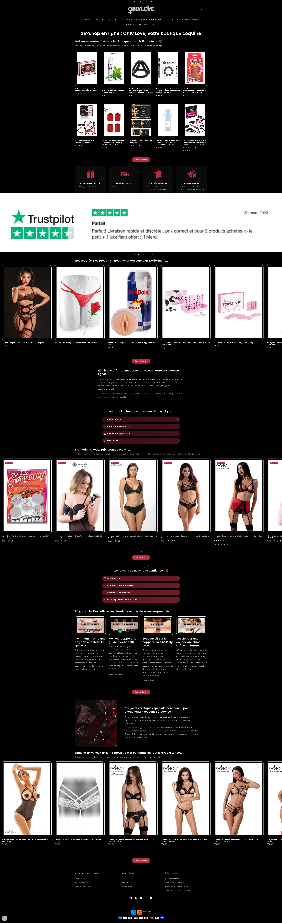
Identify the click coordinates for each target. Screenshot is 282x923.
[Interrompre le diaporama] (152, 254)
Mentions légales (172, 879)
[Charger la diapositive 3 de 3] (141, 254)
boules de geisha (155, 731)
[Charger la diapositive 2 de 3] (138, 254)
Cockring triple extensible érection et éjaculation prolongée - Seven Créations (141, 91)
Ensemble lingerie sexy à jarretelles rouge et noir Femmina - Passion (238, 537)
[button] (77, 9)
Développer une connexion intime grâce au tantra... (188, 642)
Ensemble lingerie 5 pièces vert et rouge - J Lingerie (23, 343)
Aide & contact (126, 882)
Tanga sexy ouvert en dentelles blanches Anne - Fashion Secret (78, 840)
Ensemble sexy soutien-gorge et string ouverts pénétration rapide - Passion (185, 840)
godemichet (134, 728)
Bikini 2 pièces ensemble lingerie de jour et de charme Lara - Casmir (185, 537)
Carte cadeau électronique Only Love (140, 142)
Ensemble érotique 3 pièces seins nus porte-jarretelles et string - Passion (131, 840)
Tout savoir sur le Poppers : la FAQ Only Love (158, 642)
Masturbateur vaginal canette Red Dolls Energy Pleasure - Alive (132, 344)
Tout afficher (141, 160)
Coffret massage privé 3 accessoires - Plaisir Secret (86, 90)
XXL (150, 728)
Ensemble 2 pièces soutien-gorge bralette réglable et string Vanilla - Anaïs (132, 537)
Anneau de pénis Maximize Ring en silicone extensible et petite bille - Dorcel (168, 91)
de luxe (156, 728)
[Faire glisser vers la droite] (145, 355)
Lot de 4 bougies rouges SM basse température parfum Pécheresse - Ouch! (113, 142)
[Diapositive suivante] (147, 254)
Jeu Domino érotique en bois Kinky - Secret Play (233, 343)
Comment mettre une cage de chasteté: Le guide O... (90, 642)
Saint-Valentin (81, 882)
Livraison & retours (127, 886)
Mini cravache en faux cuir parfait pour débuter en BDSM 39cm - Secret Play (78, 537)
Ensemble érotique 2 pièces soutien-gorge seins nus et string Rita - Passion (236, 840)
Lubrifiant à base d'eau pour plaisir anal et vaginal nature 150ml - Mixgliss (168, 142)
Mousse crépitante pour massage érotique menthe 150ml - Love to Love (113, 91)
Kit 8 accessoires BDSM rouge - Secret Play (84, 142)
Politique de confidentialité (176, 886)
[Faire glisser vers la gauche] (136, 355)
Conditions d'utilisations (175, 882)
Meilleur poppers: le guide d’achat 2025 (122, 640)
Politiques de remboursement (177, 890)
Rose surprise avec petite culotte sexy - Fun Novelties (76, 343)
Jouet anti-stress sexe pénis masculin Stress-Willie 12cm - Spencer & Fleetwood (194, 91)
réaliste (144, 728)
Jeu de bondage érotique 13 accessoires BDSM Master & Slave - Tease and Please (194, 142)
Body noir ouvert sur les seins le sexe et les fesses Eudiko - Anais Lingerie (25, 840)
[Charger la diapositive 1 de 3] (135, 254)
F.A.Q (122, 879)
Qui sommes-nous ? (83, 886)
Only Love (144, 922)
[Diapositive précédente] (129, 254)
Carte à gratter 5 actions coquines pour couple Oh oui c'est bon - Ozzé (26, 537)
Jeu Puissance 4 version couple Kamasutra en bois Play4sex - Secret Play (185, 344)
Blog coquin (80, 879)
